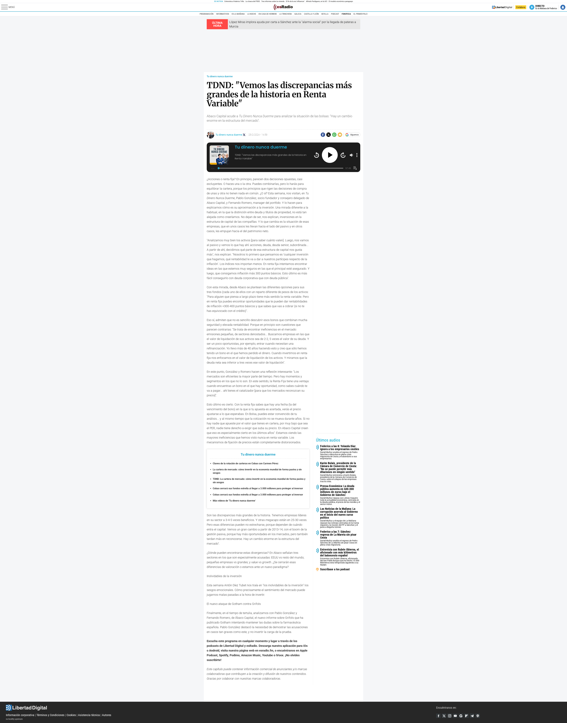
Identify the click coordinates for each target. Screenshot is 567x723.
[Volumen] (351, 155)
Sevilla (324, 14)
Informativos (222, 14)
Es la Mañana (238, 14)
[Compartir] (323, 134)
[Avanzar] (343, 155)
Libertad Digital (221, 708)
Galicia (297, 14)
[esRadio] (283, 7)
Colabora (520, 7)
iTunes (477, 716)
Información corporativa (20, 715)
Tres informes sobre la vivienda (272, 1)
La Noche (251, 14)
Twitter (444, 716)
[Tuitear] (328, 134)
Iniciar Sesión (562, 7)
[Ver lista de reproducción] (355, 168)
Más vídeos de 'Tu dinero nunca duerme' (234, 500)
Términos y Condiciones (50, 715)
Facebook (438, 716)
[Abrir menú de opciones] (356, 155)
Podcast (335, 14)
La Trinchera (285, 14)
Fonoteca (346, 14)
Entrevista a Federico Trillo (234, 1)
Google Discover (461, 716)
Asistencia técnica (89, 715)
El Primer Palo (360, 14)
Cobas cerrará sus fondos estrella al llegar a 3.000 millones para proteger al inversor (258, 488)
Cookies (71, 715)
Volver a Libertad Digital (502, 7)
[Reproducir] (330, 155)
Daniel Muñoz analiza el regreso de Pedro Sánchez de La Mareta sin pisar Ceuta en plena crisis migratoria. (338, 538)
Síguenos (354, 135)
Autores (106, 715)
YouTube (455, 716)
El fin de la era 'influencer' (295, 1)
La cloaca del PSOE (253, 1)
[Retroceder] (316, 155)
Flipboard (466, 716)
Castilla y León (311, 14)
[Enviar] (334, 134)
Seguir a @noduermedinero (244, 134)
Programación (207, 14)
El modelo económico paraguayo (341, 1)
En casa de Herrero (268, 14)
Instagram (449, 716)
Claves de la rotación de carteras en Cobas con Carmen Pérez (245, 463)
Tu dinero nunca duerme (220, 76)
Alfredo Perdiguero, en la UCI (316, 1)
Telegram (472, 716)
